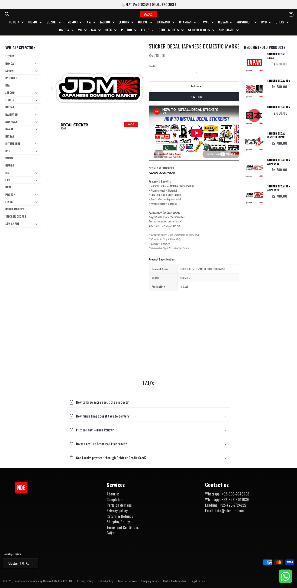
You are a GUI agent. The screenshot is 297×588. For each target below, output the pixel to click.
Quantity (152, 66)
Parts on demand (119, 505)
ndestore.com (21, 581)
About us (113, 494)
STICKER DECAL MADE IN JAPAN (276, 135)
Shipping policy (150, 581)
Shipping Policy (118, 521)
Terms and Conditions (123, 527)
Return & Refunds (120, 516)
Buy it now (197, 97)
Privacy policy (117, 510)
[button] (7, 14)
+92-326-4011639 (235, 499)
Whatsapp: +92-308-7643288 (227, 494)
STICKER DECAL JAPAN (276, 56)
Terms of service (127, 581)
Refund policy (105, 581)
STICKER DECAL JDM (279, 80)
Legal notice (198, 581)
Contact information (174, 581)
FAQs (110, 533)
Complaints (115, 499)
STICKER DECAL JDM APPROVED (279, 161)
